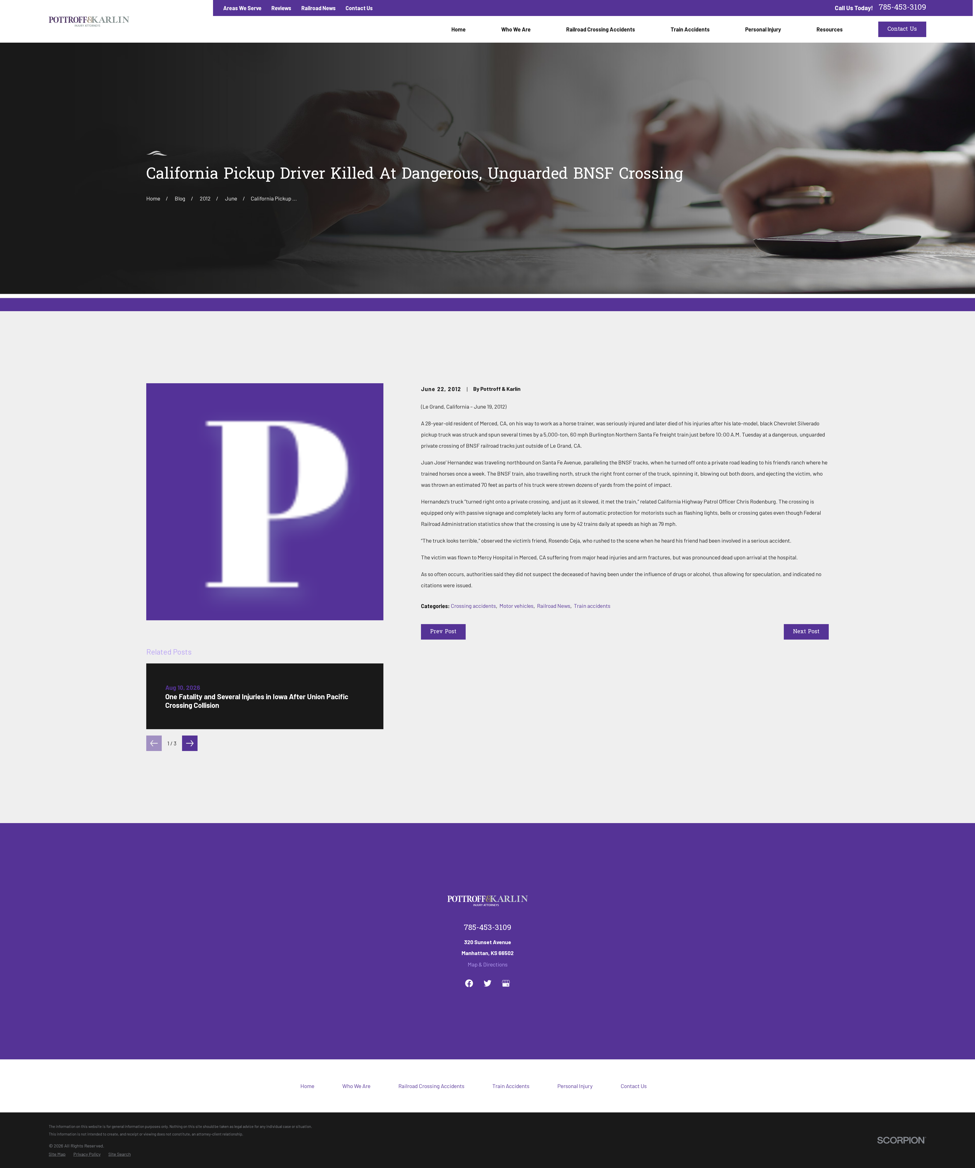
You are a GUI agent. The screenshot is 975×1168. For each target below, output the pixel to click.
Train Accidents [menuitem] (690, 29)
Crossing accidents (473, 605)
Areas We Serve (242, 8)
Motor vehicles (516, 605)
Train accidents (592, 605)
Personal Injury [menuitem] (763, 29)
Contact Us (359, 8)
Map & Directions (488, 964)
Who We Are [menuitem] (516, 29)
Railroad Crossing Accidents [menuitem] (600, 29)
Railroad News (318, 8)
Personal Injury (575, 1085)
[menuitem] (57, 1154)
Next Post (806, 632)
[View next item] (190, 743)
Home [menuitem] (458, 29)
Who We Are (356, 1085)
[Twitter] (488, 983)
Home (307, 1085)
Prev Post (443, 632)
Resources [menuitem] (830, 29)
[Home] (89, 21)
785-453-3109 (902, 8)
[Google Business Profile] (506, 983)
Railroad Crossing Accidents (431, 1085)
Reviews (281, 8)
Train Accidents (510, 1085)
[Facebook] (469, 983)
